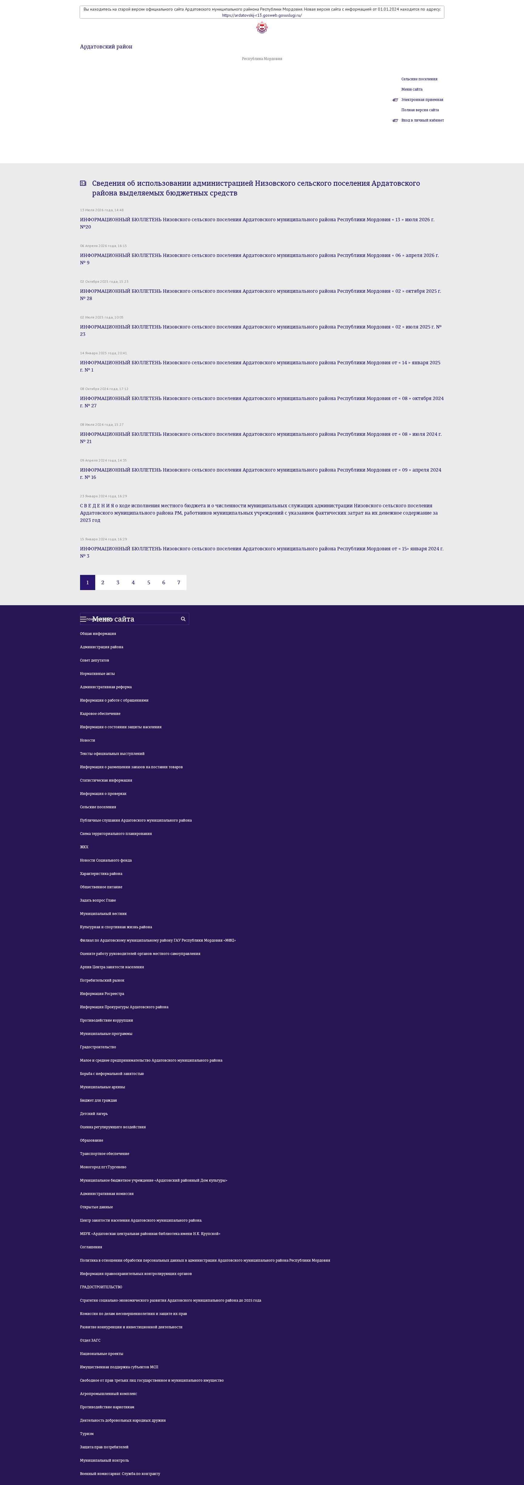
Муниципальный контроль (104, 1460)
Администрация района (101, 647)
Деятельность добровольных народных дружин (123, 1420)
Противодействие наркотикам (107, 1407)
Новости (87, 740)
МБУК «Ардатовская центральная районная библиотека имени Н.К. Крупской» (150, 1234)
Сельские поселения (419, 79)
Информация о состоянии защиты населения (121, 727)
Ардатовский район (106, 46)
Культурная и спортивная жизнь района (116, 927)
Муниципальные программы (106, 1034)
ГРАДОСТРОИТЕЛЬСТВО (101, 1287)
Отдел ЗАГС (90, 1340)
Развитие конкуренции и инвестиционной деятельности (131, 1327)
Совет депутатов (94, 660)
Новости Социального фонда (106, 860)
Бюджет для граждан (98, 1100)
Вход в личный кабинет (422, 120)
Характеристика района (101, 874)
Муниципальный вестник (103, 914)
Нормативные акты (97, 674)
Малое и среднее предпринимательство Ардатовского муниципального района (151, 1060)
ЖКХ (84, 847)
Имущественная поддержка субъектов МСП (119, 1367)
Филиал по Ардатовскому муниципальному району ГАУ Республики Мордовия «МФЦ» (158, 940)
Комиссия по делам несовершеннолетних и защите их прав (133, 1314)
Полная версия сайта (420, 110)
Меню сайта (411, 89)
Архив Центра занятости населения (112, 967)
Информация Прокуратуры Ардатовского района (124, 1007)
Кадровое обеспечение (100, 714)
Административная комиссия (107, 1194)
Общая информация (98, 634)
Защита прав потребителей (104, 1447)
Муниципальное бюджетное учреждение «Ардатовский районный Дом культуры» (153, 1180)
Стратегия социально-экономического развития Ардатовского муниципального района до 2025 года (170, 1300)
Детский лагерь (94, 1114)
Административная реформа (106, 687)
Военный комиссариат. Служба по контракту (120, 1474)
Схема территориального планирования (116, 834)
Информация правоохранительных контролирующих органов (136, 1274)
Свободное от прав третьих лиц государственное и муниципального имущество (152, 1380)
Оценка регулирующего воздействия (113, 1127)
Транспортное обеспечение (104, 1154)
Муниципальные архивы (102, 1087)
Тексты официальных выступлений (112, 754)
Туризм (87, 1434)
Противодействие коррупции (106, 1020)
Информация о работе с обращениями (114, 700)
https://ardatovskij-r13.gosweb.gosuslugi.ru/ (262, 15)
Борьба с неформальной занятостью (112, 1074)
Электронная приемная (422, 100)
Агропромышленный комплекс (108, 1394)
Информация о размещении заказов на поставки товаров (131, 767)
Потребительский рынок (102, 980)
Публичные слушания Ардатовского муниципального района (136, 820)
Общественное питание (101, 887)
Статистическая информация (106, 780)
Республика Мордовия (262, 59)
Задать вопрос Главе (98, 900)
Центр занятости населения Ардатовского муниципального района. (141, 1220)
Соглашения (91, 1247)
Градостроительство (98, 1047)
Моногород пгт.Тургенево (103, 1167)
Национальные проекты (101, 1354)
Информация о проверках (103, 794)
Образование (91, 1140)
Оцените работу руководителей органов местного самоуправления (140, 954)
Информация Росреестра (102, 994)
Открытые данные (96, 1207)
